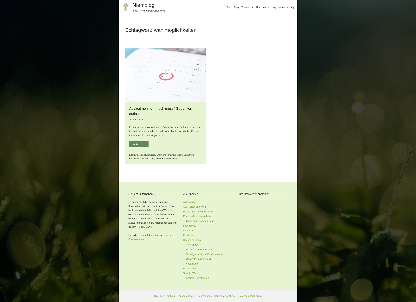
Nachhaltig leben (153, 158)
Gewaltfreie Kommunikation (200, 221)
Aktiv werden (190, 202)
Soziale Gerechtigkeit (197, 278)
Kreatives (188, 235)
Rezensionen (190, 268)
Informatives (189, 225)
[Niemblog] (126, 7)
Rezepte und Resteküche (199, 249)
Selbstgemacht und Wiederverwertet (205, 254)
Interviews (188, 230)
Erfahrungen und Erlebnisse (142, 155)
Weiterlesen (139, 144)
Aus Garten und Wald (194, 206)
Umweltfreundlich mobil (198, 259)
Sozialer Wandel (191, 273)
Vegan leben (192, 263)
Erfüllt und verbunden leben (169, 155)
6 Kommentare (171, 158)
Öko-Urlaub (192, 244)
